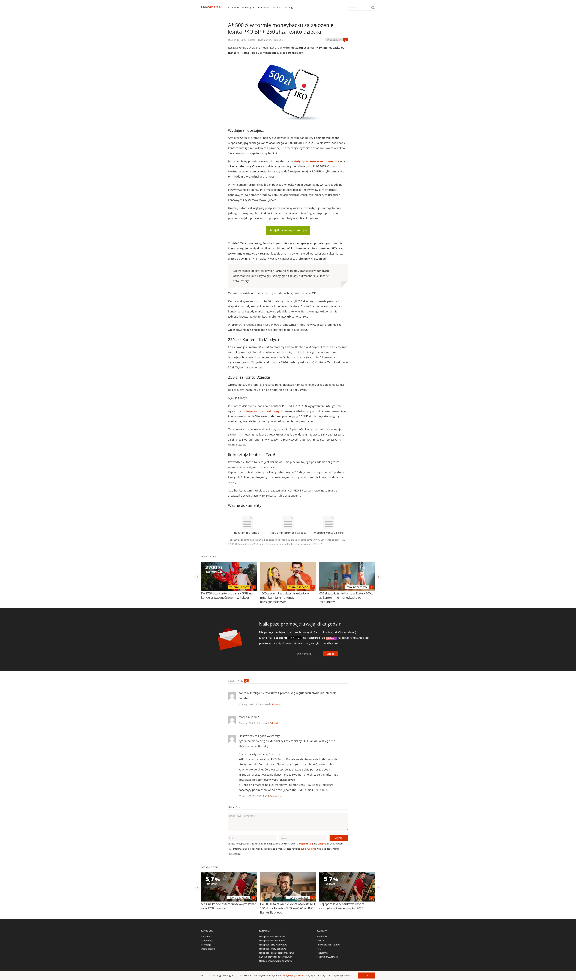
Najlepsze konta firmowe (272, 940)
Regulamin (322, 952)
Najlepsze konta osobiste (272, 936)
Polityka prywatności (327, 956)
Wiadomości (207, 940)
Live (211, 7)
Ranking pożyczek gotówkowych (275, 956)
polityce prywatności (293, 975)
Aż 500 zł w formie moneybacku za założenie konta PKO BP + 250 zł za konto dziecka (280, 28)
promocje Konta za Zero (289, 543)
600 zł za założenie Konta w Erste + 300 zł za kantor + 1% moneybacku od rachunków (346, 597)
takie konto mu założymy (262, 411)
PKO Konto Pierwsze (264, 543)
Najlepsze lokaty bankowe (272, 948)
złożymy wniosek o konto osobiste (316, 161)
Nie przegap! (208, 556)
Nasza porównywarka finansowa (275, 960)
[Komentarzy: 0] (371, 897)
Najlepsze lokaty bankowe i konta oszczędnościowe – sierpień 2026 (341, 906)
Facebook (322, 936)
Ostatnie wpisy (210, 867)
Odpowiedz (276, 704)
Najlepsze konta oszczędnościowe (276, 952)
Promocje (233, 7)
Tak (366, 975)
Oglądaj (331, 638)
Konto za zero (332, 539)
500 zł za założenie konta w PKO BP (305, 539)
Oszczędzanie (208, 948)
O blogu (289, 7)
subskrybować (308, 848)
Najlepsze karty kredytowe (273, 944)
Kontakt (277, 7)
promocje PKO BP (312, 543)
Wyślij (338, 838)
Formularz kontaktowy (328, 944)
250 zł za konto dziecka (246, 539)
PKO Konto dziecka (242, 543)
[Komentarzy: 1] (253, 587)
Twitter (321, 940)
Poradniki (263, 7)
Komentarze (236, 680)
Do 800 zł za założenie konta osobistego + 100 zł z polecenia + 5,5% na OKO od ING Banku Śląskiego (287, 908)
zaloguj (321, 843)
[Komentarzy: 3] (345, 39)
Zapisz (330, 653)
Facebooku (279, 637)
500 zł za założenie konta (272, 539)
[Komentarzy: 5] (312, 587)
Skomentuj (234, 806)
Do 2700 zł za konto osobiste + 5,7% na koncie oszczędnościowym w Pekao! (226, 595)
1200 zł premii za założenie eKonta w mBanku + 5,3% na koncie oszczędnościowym (284, 597)
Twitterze (313, 637)
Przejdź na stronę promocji (286, 230)
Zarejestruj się (305, 843)
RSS (319, 948)
